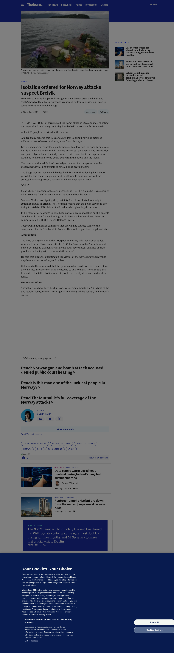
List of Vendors (31, 641)
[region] (87, 603)
